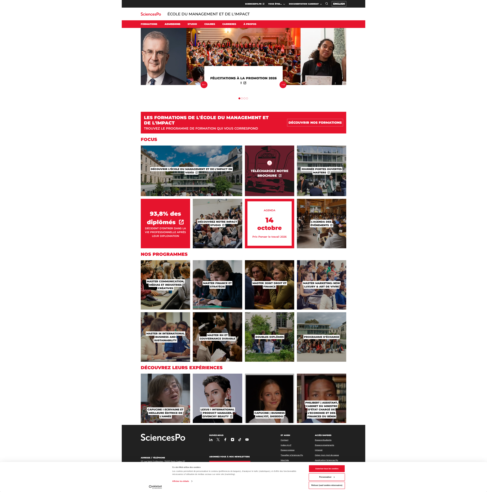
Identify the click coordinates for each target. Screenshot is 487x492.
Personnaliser (325, 477)
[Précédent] (204, 84)
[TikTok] (239, 439)
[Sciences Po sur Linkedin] (210, 439)
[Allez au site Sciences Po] (151, 15)
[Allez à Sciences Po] (163, 437)
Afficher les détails (180, 481)
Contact (284, 440)
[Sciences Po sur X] (218, 439)
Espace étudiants (323, 440)
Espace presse (287, 450)
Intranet (319, 450)
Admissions (172, 24)
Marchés (285, 460)
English (339, 3)
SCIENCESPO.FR (253, 4)
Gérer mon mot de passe (327, 455)
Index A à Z (286, 445)
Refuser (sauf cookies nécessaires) (326, 485)
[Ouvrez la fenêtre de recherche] (326, 3)
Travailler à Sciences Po (292, 455)
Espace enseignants (324, 445)
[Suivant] (283, 84)
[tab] (239, 98)
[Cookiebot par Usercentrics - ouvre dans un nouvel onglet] (155, 487)
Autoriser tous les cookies (326, 469)
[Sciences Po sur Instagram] (232, 439)
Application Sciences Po (326, 460)
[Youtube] (247, 439)
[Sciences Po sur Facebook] (225, 439)
